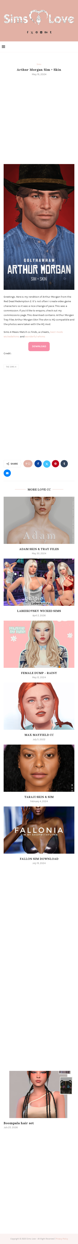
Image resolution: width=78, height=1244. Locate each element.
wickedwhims (11, 336)
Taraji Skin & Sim (39, 797)
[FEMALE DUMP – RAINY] (39, 644)
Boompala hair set (19, 1123)
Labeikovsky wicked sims (39, 611)
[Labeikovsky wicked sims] (39, 582)
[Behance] (46, 32)
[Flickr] (41, 32)
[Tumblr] (50, 32)
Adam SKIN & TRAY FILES (39, 549)
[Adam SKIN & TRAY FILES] (39, 520)
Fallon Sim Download (39, 859)
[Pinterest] (37, 32)
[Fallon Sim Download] (39, 830)
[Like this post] (29, 463)
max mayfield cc (39, 735)
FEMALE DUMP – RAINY (39, 673)
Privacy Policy (62, 1238)
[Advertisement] (39, 120)
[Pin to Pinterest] (55, 463)
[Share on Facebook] (38, 463)
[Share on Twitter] (46, 463)
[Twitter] (32, 32)
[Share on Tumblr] (64, 463)
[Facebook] (27, 32)
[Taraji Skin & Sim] (39, 768)
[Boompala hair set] (39, 1094)
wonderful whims (35, 336)
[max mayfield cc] (39, 706)
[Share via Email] (7, 473)
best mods (56, 332)
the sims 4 (11, 367)
